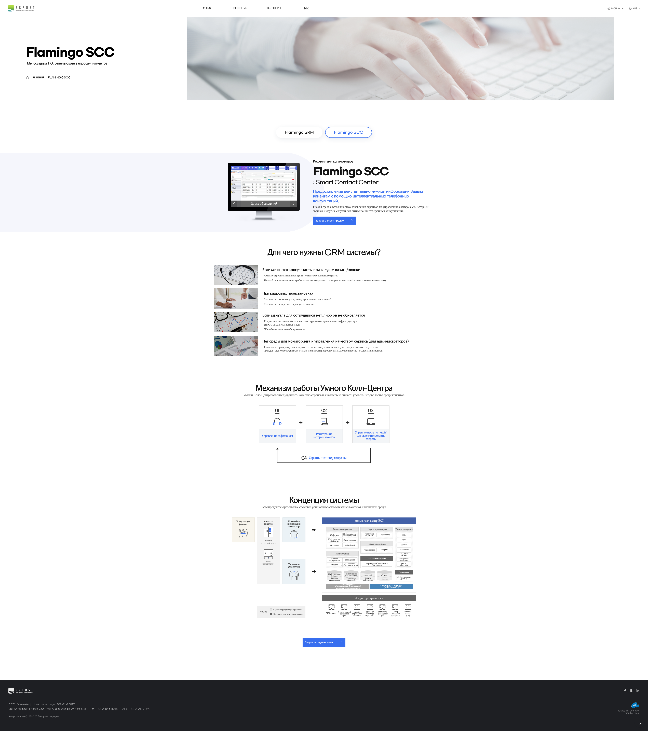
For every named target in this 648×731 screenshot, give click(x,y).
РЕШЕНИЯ (240, 8)
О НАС (207, 8)
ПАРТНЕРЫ (273, 8)
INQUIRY (615, 8)
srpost (21, 8)
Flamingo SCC (348, 132)
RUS (634, 8)
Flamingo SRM (299, 132)
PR (306, 8)
